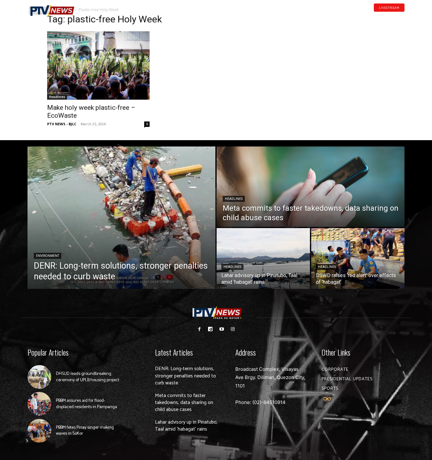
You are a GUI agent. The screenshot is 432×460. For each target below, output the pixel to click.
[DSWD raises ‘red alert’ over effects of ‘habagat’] (357, 258)
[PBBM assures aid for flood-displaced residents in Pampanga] (39, 404)
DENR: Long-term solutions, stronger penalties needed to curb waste (185, 375)
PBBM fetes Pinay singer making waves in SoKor (85, 431)
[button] (91, 7)
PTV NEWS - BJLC (61, 123)
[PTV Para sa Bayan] (52, 11)
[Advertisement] (333, 55)
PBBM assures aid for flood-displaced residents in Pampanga (86, 404)
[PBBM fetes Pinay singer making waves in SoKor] (39, 431)
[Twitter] (402, 17)
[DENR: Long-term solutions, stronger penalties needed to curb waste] (121, 217)
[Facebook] (372, 17)
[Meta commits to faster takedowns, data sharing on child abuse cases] (310, 186)
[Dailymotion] (382, 17)
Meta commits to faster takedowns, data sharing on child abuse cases (184, 402)
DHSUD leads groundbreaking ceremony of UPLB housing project (87, 377)
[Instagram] (233, 329)
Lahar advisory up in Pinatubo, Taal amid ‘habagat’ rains (186, 425)
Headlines (57, 97)
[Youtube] (392, 17)
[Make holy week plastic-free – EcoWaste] (98, 65)
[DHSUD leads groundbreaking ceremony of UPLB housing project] (39, 377)
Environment (47, 256)
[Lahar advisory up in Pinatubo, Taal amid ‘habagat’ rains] (263, 258)
